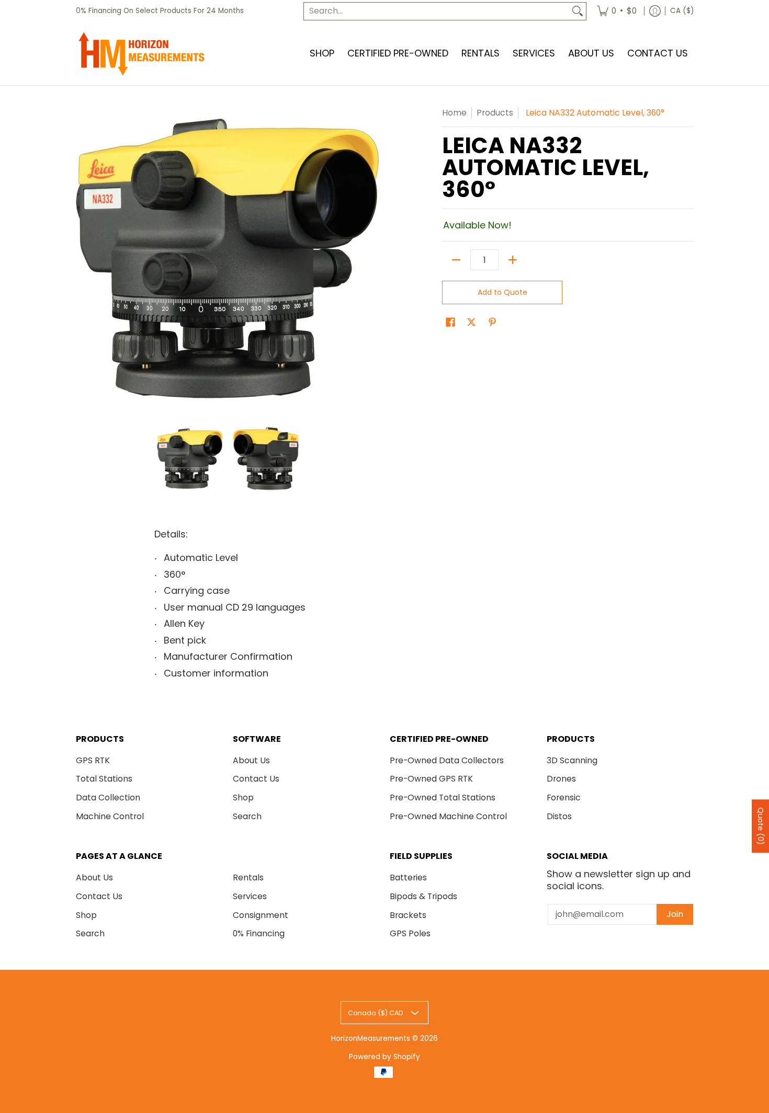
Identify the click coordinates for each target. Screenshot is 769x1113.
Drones (561, 779)
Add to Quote (502, 292)
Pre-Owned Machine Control (448, 816)
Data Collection (108, 797)
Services (250, 896)
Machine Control (110, 816)
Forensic (564, 797)
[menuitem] (616, 11)
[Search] (577, 11)
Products (495, 113)
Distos (559, 816)
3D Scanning (572, 760)
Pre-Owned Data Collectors (447, 760)
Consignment (260, 915)
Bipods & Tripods (423, 896)
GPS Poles (410, 933)
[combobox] (436, 11)
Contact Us (256, 779)
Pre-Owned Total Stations (442, 797)
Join (674, 914)
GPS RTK (93, 760)
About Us (251, 760)
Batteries (408, 877)
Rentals (248, 877)
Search (247, 816)
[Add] (513, 259)
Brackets (408, 915)
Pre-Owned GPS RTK (431, 779)
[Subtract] (456, 259)
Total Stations (104, 779)
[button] (450, 323)
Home (454, 113)
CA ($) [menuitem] (682, 11)
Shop (243, 797)
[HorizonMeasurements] (141, 53)
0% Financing (259, 933)
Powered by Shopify (384, 1057)
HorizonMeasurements (370, 1038)
